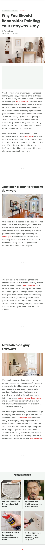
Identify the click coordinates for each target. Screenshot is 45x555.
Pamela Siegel (8, 31)
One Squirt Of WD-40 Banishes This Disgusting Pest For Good (10, 536)
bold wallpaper (36, 438)
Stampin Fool (26, 417)
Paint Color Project (30, 285)
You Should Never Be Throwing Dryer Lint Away (11, 504)
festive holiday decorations (29, 397)
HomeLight (6, 236)
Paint (22, 11)
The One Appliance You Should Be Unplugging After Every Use (33, 536)
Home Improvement (9, 11)
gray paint (28, 136)
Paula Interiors (22, 101)
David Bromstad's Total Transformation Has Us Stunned (33, 504)
